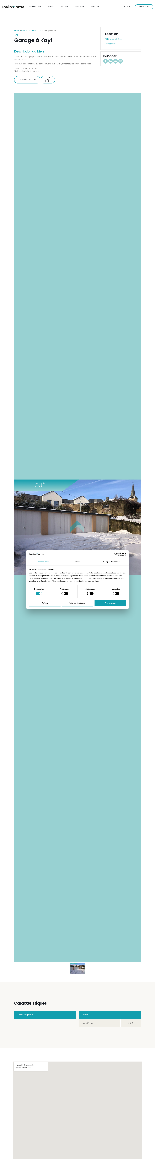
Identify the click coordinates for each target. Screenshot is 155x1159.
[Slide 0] (77, 968)
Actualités (79, 7)
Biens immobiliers (28, 30)
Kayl (39, 30)
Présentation (35, 7)
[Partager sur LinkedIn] (110, 61)
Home (16, 30)
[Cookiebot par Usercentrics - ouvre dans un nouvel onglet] (116, 554)
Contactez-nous (27, 79)
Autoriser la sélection (77, 603)
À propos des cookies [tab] (111, 562)
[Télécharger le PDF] (48, 79)
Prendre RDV (144, 6)
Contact (95, 7)
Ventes (51, 7)
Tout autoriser (110, 603)
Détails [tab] (77, 562)
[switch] (65, 593)
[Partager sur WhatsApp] (115, 61)
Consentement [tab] (43, 562)
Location (64, 7)
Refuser (45, 603)
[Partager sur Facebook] (105, 61)
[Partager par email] (120, 61)
